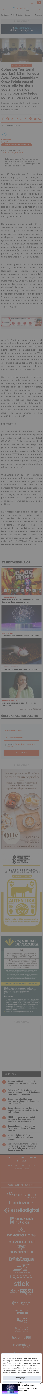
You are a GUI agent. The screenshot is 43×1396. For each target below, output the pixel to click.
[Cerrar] (41, 1383)
